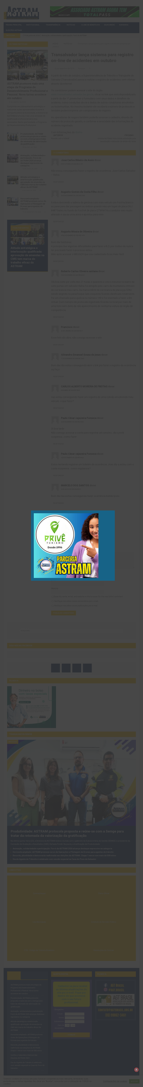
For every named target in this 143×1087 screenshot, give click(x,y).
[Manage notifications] (136, 1069)
